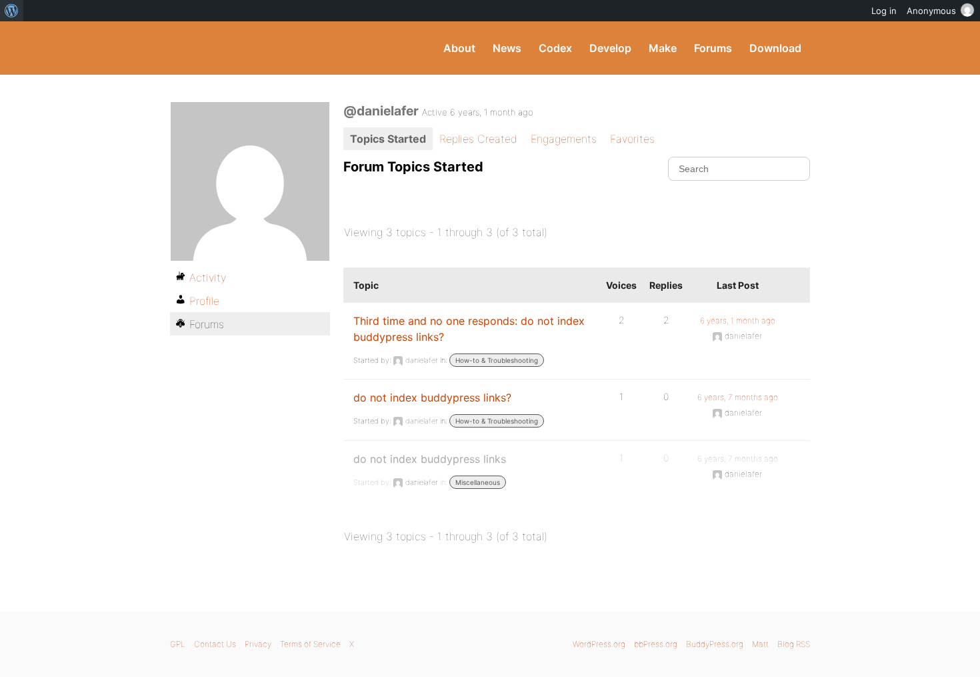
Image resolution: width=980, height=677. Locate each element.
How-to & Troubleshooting (496, 360)
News (507, 48)
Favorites (632, 138)
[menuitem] (11, 10)
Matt (760, 644)
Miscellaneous (477, 482)
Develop (610, 48)
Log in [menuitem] (884, 10)
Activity (207, 277)
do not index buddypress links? (432, 397)
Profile (204, 300)
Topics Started (388, 138)
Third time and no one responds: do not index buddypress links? (469, 329)
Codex (555, 48)
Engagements (564, 138)
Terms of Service (310, 644)
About (459, 48)
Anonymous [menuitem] (931, 10)
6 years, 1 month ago (737, 320)
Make (663, 48)
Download (775, 48)
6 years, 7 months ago (737, 397)
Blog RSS (793, 644)
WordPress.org (599, 644)
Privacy (258, 644)
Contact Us (215, 644)
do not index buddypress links (429, 459)
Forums (713, 48)
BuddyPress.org (259, 48)
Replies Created (478, 138)
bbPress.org (655, 644)
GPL (177, 644)
